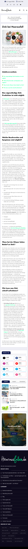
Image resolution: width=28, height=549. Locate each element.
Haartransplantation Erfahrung (7, 538)
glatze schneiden (23, 533)
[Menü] (19, 10)
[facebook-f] (7, 5)
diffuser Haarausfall (5, 530)
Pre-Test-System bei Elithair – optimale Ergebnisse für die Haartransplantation (16, 394)
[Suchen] (24, 10)
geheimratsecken (15, 533)
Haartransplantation (7, 512)
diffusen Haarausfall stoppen (14, 527)
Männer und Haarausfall (8, 515)
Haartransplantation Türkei (19, 538)
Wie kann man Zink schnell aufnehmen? (13, 87)
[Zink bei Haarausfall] (14, 37)
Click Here (14, 433)
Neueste (6, 381)
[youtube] (21, 5)
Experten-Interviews (6, 502)
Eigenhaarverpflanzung (14, 530)
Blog (3, 496)
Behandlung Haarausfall (7, 493)
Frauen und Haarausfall (7, 506)
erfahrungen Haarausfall (6, 533)
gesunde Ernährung (10, 305)
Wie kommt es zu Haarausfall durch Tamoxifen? (18, 401)
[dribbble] (14, 5)
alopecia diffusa (4, 527)
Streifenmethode (9, 541)
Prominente (5, 518)
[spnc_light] (26, 10)
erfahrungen (23, 530)
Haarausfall (3, 535)
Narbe (3, 541)
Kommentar (22, 381)
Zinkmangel (6, 99)
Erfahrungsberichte (6, 499)
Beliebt (14, 381)
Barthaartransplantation (7, 490)
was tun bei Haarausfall (18, 541)
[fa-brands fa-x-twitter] (11, 5)
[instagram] (17, 5)
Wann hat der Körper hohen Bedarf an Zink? (14, 85)
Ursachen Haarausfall (7, 521)
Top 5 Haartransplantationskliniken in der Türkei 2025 (18, 388)
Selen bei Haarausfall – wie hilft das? (17, 408)
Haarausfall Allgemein (7, 509)
